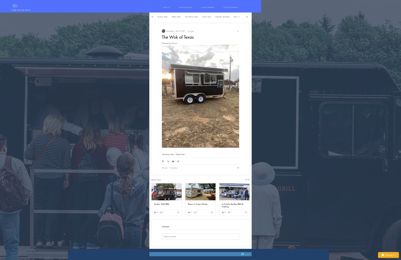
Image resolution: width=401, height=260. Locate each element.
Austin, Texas (206, 17)
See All (247, 179)
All (152, 17)
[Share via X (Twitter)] (168, 161)
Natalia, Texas (180, 154)
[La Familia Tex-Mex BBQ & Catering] (234, 191)
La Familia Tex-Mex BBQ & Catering (232, 205)
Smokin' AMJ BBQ (161, 204)
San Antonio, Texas (191, 17)
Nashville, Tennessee (222, 17)
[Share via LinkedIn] (173, 161)
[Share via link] (178, 161)
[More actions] (238, 31)
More (235, 17)
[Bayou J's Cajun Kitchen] (200, 191)
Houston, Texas (162, 17)
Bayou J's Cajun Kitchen (198, 204)
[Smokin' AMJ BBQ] (167, 191)
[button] (247, 17)
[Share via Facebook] (163, 161)
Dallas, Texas (176, 17)
